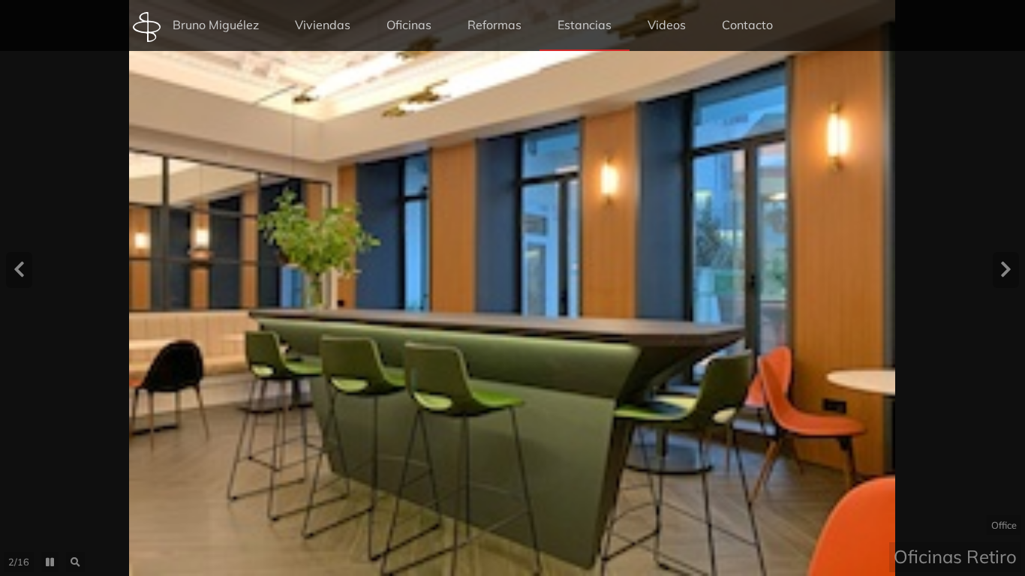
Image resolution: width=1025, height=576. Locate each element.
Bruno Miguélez (216, 24)
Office (1004, 525)
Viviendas (322, 24)
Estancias (585, 24)
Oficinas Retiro (955, 556)
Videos (667, 24)
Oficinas (408, 24)
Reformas (494, 24)
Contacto (747, 24)
